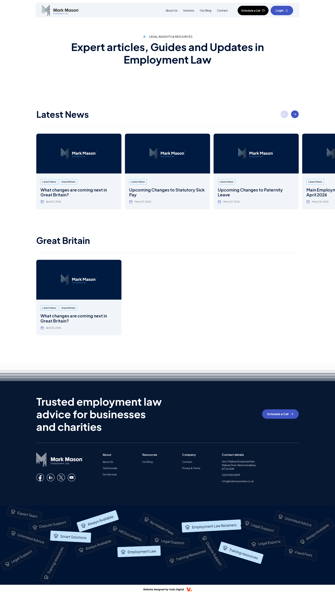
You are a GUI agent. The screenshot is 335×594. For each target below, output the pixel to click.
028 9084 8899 (231, 474)
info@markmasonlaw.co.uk (238, 481)
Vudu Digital (176, 589)
